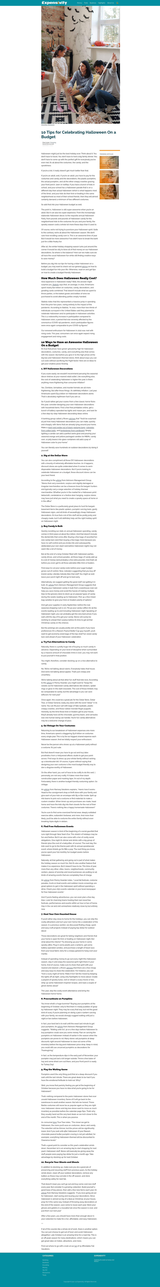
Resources (46, 1272)
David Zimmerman (48, 144)
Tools (86, 3)
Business (93, 3)
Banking (45, 1260)
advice (85, 266)
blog (55, 1122)
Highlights (101, 3)
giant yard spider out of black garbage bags (66, 427)
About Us (110, 3)
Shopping (53, 142)
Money (79, 3)
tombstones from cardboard (72, 430)
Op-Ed (44, 1270)
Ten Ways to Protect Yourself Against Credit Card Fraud (109, 190)
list (75, 1246)
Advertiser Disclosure (47, 125)
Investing (45, 1265)
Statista (55, 284)
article (58, 480)
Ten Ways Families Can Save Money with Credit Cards (108, 175)
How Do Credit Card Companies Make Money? (108, 161)
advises (72, 419)
